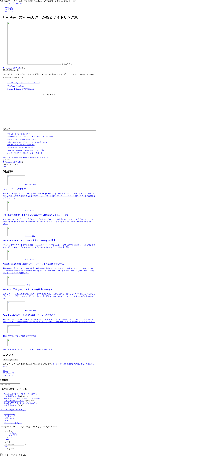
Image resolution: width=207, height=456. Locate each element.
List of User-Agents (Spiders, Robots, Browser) (23, 83)
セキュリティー (9, 157)
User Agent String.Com (15, 86)
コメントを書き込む (10, 360)
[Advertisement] (49, 111)
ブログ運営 (13, 435)
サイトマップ (9, 416)
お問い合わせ (9, 418)
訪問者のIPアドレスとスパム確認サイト (20, 145)
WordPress (12, 433)
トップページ (9, 414)
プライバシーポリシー (13, 423)
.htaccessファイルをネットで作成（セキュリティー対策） (26, 150)
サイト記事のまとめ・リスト (37, 157)
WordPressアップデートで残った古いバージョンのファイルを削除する (31, 137)
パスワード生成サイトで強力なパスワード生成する (24, 153)
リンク (6, 420)
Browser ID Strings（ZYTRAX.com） (21, 89)
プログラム (13, 437)
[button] (24, 68)
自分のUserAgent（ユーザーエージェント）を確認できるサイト (28, 142)
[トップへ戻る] (1, 453)
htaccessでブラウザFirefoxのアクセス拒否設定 (22, 139)
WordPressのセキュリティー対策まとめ (20, 147)
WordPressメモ (20, 157)
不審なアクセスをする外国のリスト (19, 134)
